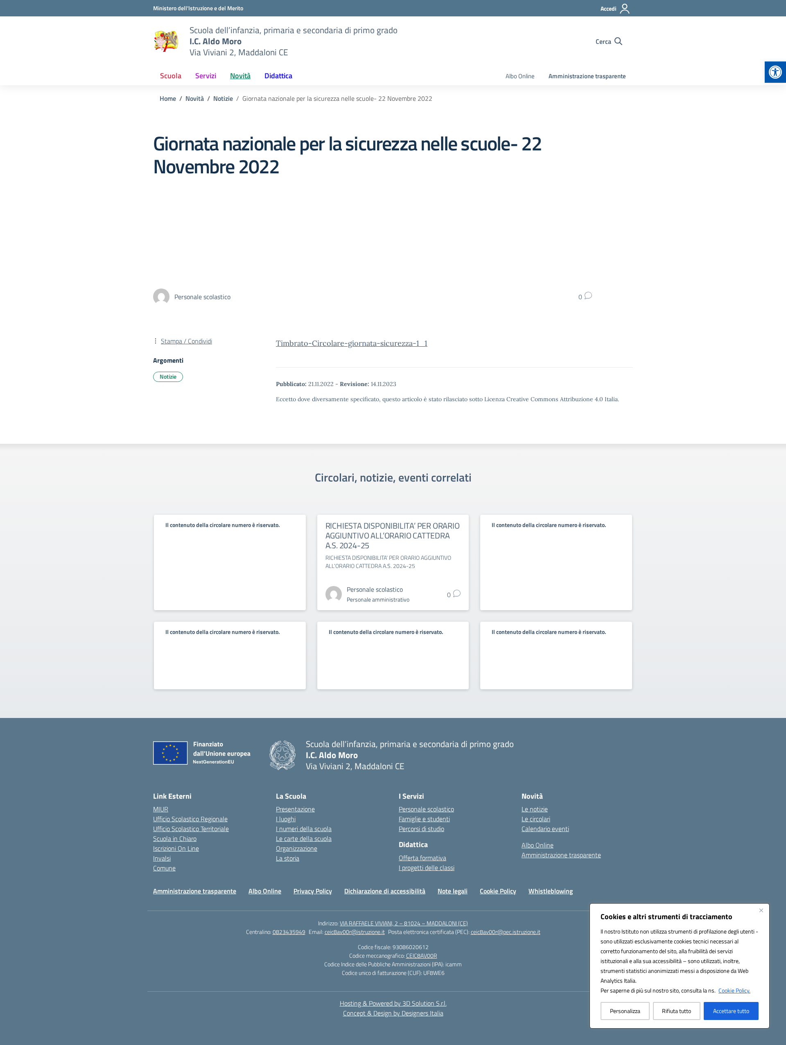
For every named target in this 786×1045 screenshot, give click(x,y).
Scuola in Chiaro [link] (174, 838)
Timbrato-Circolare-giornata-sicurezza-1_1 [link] (351, 343)
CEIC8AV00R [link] (421, 955)
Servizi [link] (205, 75)
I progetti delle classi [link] (426, 867)
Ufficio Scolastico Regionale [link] (190, 819)
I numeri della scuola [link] (304, 829)
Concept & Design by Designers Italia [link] (393, 1013)
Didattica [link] (278, 75)
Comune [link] (164, 868)
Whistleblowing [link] (551, 891)
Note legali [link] (453, 891)
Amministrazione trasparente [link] (587, 76)
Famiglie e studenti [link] (424, 819)
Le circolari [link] (536, 819)
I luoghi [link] (286, 819)
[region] (680, 966)
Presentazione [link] (295, 809)
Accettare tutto (731, 1010)
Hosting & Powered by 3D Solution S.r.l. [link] (393, 1003)
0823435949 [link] (289, 931)
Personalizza (625, 1010)
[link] (775, 72)
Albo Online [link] (520, 76)
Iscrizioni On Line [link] (176, 848)
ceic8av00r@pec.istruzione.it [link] (505, 931)
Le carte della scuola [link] (304, 838)
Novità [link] (240, 75)
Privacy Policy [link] (313, 891)
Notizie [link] (168, 376)
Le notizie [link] (535, 809)
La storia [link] (287, 858)
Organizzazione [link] (296, 848)
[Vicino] (761, 910)
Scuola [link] (170, 75)
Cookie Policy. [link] (734, 990)
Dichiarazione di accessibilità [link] (384, 891)
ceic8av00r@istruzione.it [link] (355, 931)
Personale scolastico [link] (426, 809)
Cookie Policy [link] (498, 891)
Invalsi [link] (162, 858)
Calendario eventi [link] (545, 829)
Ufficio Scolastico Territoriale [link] (191, 829)
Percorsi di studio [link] (421, 829)
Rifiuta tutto (676, 1010)
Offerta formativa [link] (422, 858)
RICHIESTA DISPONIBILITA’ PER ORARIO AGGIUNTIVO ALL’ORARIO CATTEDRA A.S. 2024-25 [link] (392, 535)
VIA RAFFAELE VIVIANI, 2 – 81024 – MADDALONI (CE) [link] (404, 923)
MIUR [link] (160, 809)
